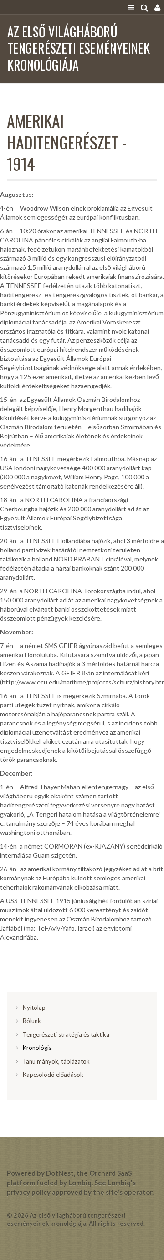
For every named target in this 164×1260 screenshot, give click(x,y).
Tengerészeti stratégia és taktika (66, 1034)
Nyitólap (34, 1007)
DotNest (60, 1173)
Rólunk (32, 1020)
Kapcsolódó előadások (53, 1074)
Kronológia (37, 1047)
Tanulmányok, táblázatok (56, 1061)
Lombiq (80, 1182)
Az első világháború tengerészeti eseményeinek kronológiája (78, 48)
